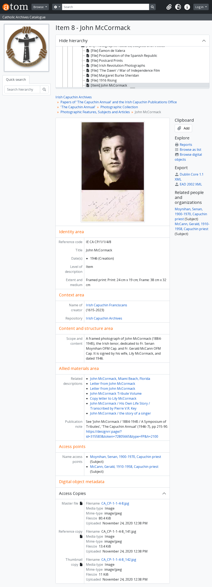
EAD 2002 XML (191, 184)
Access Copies (72, 493)
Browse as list (190, 149)
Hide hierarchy (73, 40)
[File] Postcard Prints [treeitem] (107, 60)
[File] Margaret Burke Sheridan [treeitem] (115, 75)
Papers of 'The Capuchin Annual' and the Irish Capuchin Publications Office (118, 102)
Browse (39, 7)
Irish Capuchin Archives (73, 97)
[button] (168, 7)
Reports (186, 144)
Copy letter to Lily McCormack (113, 398)
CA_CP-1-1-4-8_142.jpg (118, 559)
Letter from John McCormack (112, 383)
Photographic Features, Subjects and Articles (95, 112)
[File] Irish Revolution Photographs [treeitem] (118, 65)
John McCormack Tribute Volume (116, 393)
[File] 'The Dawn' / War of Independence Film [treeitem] (125, 70)
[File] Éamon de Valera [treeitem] (108, 50)
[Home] (16, 7)
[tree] (132, 67)
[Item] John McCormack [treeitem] (109, 85)
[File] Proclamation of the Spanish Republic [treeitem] (124, 55)
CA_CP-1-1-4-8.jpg (115, 503)
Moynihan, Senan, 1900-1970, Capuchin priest (125, 456)
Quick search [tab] (16, 79)
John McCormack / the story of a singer (120, 413)
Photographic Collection (119, 107)
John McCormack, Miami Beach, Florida (120, 378)
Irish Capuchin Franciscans (106, 305)
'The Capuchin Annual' (77, 107)
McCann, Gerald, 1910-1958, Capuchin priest (124, 466)
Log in (199, 7)
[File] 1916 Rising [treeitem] (104, 80)
